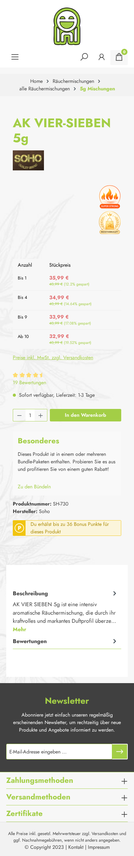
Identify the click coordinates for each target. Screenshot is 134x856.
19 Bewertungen (29, 382)
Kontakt (76, 847)
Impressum (99, 847)
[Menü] (15, 57)
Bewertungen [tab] (30, 641)
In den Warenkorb (85, 415)
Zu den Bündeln (34, 486)
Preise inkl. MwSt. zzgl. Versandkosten (53, 357)
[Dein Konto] (101, 57)
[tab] (65, 611)
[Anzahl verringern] (19, 415)
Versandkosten (105, 833)
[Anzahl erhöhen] (40, 415)
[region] (67, 219)
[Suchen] (84, 57)
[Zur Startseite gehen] (67, 26)
